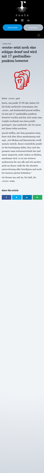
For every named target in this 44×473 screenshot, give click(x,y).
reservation (12, 27)
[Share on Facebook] (6, 197)
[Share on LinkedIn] (27, 197)
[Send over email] (37, 197)
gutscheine (33, 27)
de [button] (28, 20)
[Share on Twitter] (17, 197)
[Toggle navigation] (39, 35)
